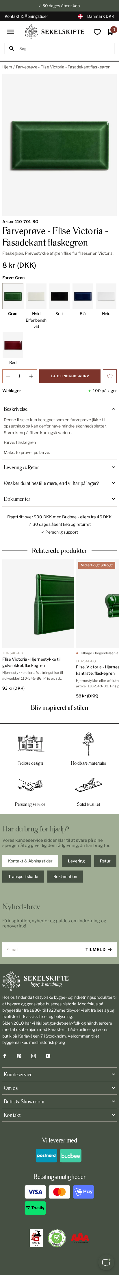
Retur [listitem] (105, 860)
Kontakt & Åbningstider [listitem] (30, 860)
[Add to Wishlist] (110, 376)
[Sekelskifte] (59, 981)
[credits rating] (80, 1238)
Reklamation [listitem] (65, 876)
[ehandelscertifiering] (57, 1238)
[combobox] (65, 48)
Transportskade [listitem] (23, 876)
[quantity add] (31, 376)
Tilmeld (95, 949)
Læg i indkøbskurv (70, 376)
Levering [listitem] (76, 860)
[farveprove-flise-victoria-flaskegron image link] (59, 145)
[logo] (54, 32)
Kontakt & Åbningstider (26, 16)
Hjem (7, 66)
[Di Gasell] (36, 1238)
